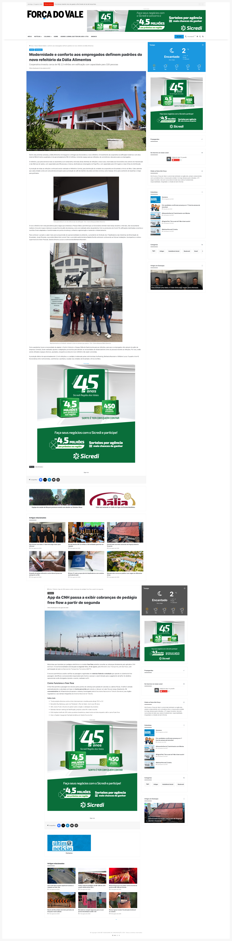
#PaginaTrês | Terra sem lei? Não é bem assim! (176, 221)
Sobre (56, 36)
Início (30, 36)
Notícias (37, 36)
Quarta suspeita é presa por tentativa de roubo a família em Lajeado (74, 4)
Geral (36, 45)
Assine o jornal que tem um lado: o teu (74, 36)
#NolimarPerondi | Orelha (170, 229)
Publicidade (86, 363)
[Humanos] (155, 199)
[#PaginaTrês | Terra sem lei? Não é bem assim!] (155, 223)
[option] (177, 280)
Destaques (39, 49)
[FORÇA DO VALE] (55, 15)
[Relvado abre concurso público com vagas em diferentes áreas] (125, 561)
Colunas (47, 36)
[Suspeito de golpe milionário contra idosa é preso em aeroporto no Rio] (47, 561)
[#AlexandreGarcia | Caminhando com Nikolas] (155, 215)
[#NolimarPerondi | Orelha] (155, 232)
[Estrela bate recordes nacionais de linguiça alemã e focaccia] (125, 532)
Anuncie (94, 36)
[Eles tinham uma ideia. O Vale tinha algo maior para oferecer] (47, 532)
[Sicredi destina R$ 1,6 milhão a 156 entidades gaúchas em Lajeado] (86, 532)
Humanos (165, 197)
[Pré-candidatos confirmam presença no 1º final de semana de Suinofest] (155, 207)
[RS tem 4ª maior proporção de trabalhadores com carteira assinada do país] (86, 561)
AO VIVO (179, 36)
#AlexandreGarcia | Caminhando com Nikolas (176, 213)
